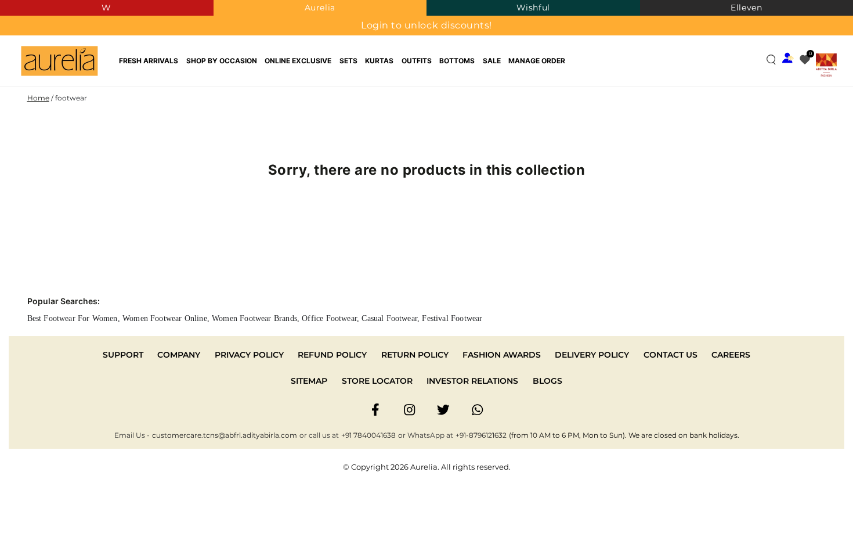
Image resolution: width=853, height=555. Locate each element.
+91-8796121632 (481, 435)
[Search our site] (771, 60)
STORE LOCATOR (377, 381)
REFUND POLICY (332, 354)
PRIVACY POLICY (249, 354)
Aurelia (320, 7)
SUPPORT (123, 354)
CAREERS (730, 354)
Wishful (533, 7)
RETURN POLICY (415, 354)
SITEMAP (309, 381)
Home (38, 97)
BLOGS (547, 381)
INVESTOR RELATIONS (472, 381)
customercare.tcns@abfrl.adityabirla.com (224, 435)
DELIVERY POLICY (592, 354)
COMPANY (178, 354)
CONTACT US (670, 354)
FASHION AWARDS (501, 354)
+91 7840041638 (368, 435)
